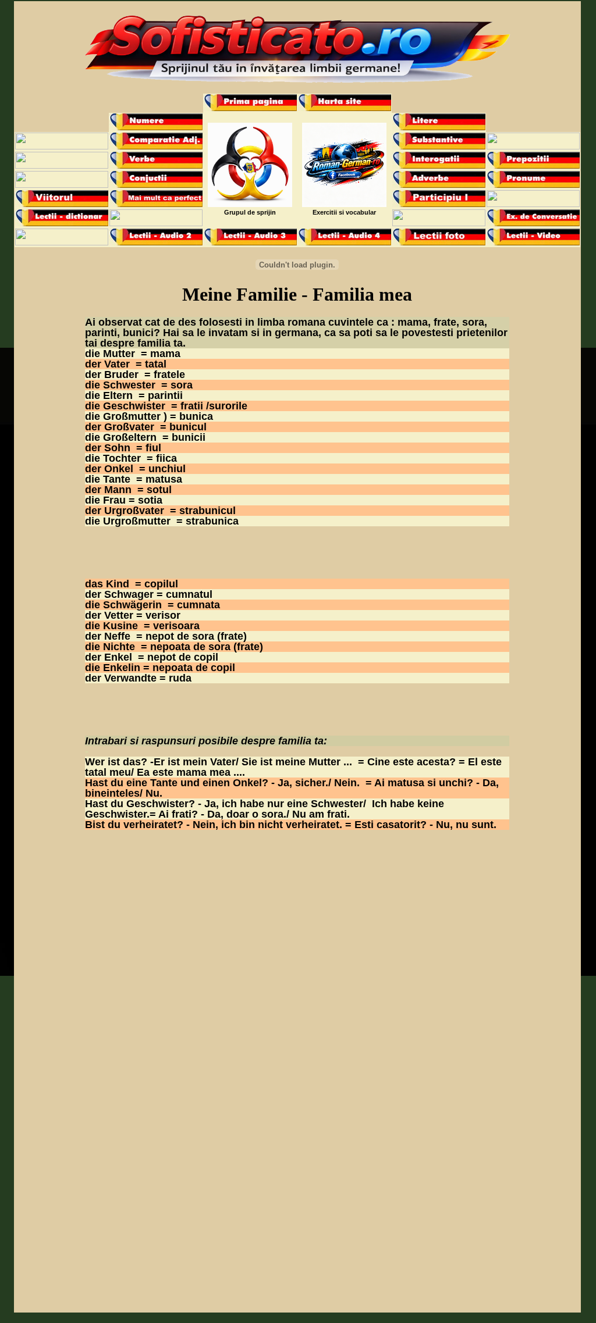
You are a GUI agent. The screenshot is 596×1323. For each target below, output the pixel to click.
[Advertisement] (297, 309)
